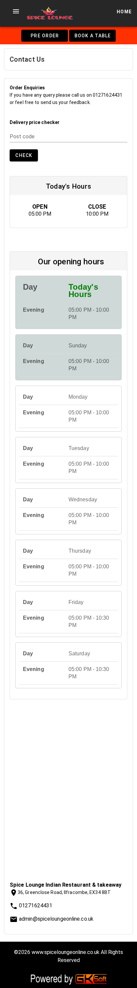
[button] (16, 11)
